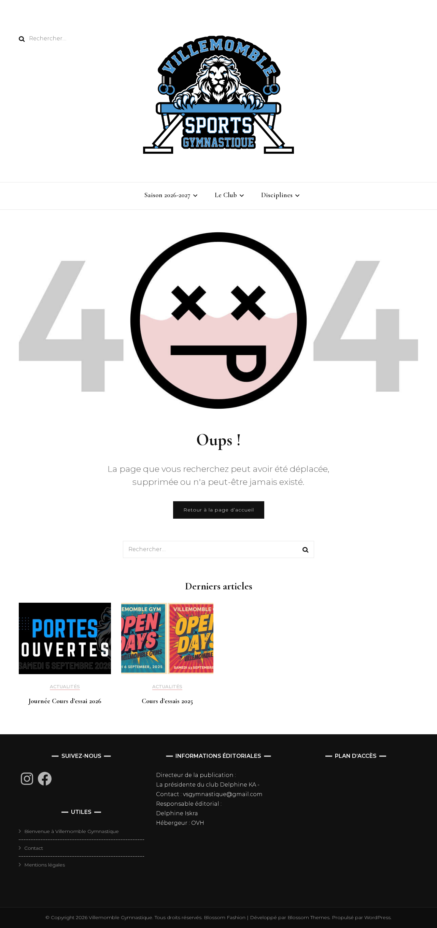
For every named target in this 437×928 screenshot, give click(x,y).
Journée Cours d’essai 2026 (65, 701)
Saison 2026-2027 (167, 195)
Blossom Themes (307, 917)
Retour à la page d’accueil (218, 510)
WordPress (377, 917)
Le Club (226, 195)
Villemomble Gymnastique (120, 917)
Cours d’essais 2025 (167, 701)
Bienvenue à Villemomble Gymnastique (71, 831)
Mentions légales (44, 865)
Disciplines (277, 195)
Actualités (65, 686)
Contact (33, 848)
